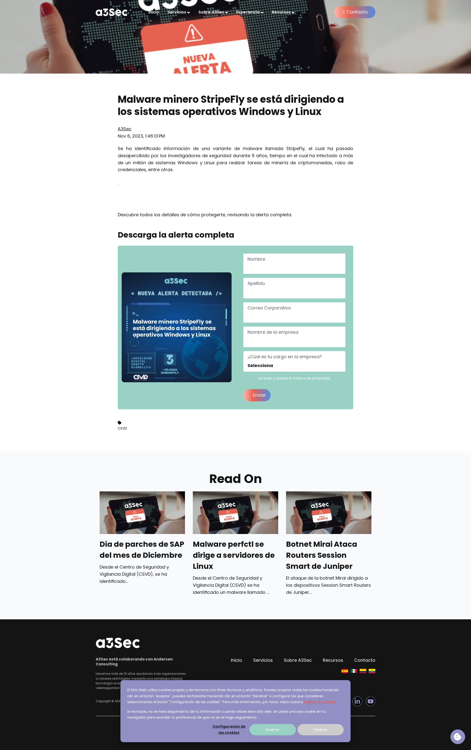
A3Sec (124, 129)
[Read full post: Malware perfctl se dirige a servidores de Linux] (235, 512)
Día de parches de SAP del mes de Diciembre (142, 549)
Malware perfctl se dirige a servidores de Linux (234, 555)
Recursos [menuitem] (281, 12)
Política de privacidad (311, 378)
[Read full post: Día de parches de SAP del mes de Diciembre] (142, 512)
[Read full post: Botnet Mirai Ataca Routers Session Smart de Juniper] (328, 512)
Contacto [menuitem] (364, 660)
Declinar (320, 729)
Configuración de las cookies (229, 729)
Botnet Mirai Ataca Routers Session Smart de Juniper (321, 555)
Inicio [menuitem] (153, 12)
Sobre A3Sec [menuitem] (211, 12)
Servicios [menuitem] (177, 12)
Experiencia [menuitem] (248, 12)
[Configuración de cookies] (457, 736)
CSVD (122, 428)
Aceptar (272, 729)
